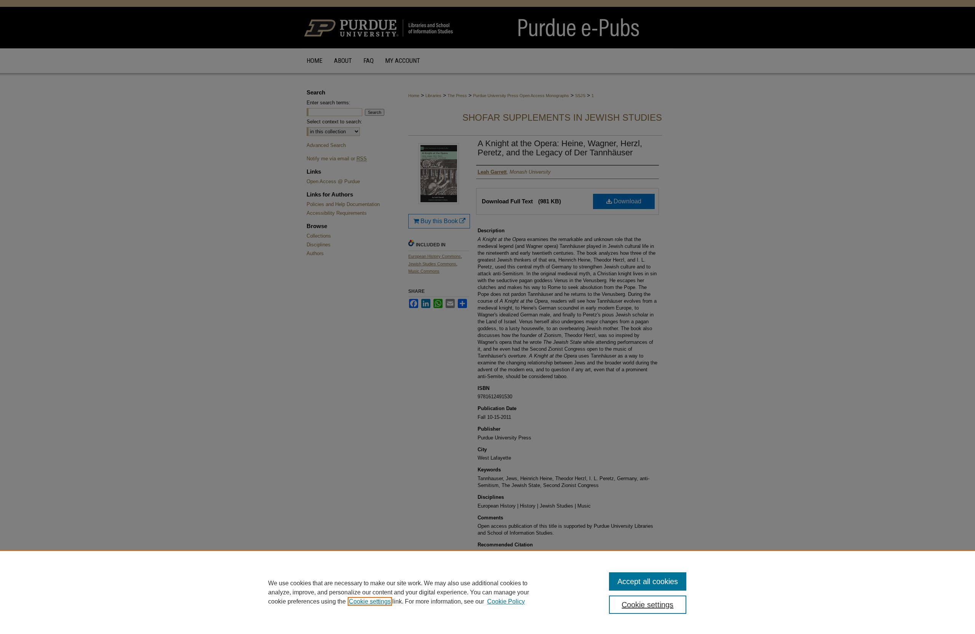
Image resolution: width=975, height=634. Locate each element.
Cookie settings (370, 601)
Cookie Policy (506, 601)
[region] (487, 592)
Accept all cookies (647, 581)
